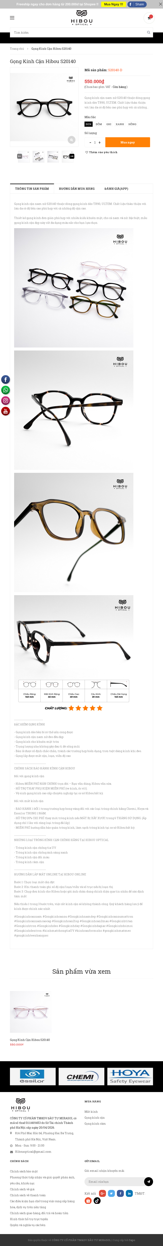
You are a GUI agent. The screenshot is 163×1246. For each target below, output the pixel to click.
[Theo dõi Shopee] (87, 1200)
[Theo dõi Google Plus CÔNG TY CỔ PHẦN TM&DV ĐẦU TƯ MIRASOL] (102, 1193)
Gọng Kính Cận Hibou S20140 (30, 1040)
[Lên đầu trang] (155, 1233)
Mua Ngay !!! (113, 4)
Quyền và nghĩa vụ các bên (28, 1225)
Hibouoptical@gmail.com (33, 1152)
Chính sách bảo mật (24, 1171)
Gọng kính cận (94, 1117)
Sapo (132, 1240)
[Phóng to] (72, 140)
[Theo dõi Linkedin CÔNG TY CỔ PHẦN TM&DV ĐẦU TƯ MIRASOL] (129, 1193)
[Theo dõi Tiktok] (96, 1200)
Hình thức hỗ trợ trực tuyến (29, 1219)
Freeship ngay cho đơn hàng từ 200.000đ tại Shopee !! (57, 4)
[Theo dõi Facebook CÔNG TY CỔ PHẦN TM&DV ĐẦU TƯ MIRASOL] (120, 1193)
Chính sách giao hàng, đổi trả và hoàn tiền (39, 1213)
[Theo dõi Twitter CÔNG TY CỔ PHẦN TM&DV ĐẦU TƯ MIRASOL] (111, 1193)
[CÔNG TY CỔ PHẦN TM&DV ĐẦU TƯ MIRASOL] (20, 1105)
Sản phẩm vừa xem (81, 971)
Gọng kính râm (95, 1123)
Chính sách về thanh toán (28, 1195)
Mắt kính (91, 1112)
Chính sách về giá (22, 1189)
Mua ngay (127, 142)
